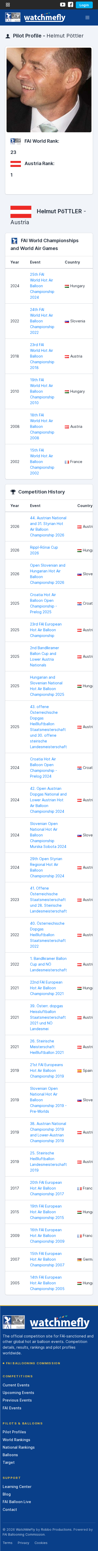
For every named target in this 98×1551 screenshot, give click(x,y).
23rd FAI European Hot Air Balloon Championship (46, 630)
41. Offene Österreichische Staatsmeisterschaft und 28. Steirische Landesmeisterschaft (48, 899)
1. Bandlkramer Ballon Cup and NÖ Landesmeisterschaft (48, 964)
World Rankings (16, 1439)
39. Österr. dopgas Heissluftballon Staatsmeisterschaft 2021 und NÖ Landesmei (48, 1017)
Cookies (41, 1543)
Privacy (23, 1543)
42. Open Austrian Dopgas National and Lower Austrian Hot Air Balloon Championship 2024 (48, 800)
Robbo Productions (56, 1529)
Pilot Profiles (14, 1432)
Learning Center (17, 1486)
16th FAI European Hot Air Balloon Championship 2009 (47, 1235)
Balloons (10, 1455)
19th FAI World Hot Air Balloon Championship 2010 (42, 391)
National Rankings (19, 1447)
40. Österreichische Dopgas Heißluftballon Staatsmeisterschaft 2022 (48, 934)
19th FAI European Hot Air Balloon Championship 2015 (47, 1212)
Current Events (16, 1385)
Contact (10, 1509)
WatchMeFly (25, 1529)
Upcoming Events (18, 1392)
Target (9, 1462)
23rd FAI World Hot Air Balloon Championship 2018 (42, 356)
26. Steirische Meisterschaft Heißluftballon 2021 (47, 1047)
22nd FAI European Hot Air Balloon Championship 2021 (47, 988)
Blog (7, 1494)
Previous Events (17, 1400)
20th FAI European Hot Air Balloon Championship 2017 (47, 1188)
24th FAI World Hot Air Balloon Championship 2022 (42, 321)
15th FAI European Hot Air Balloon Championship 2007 (47, 1259)
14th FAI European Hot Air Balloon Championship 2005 (47, 1283)
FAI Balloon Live (17, 1501)
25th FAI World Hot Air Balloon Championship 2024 (42, 285)
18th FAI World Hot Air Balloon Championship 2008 (42, 426)
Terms (8, 1543)
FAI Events (12, 1408)
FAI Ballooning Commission (33, 1363)
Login (84, 5)
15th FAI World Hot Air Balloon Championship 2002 (42, 461)
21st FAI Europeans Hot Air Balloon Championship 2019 (47, 1070)
